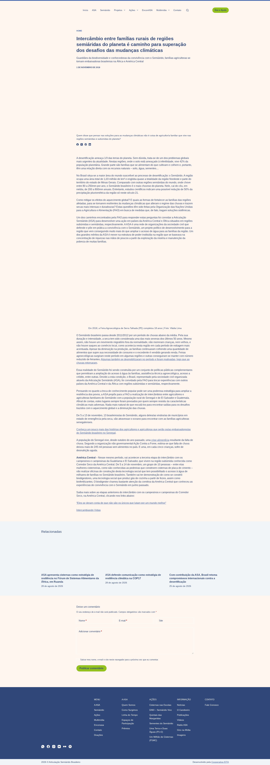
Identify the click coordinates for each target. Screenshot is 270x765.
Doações (98, 735)
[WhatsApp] (42, 746)
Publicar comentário (91, 668)
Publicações (183, 715)
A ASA (97, 705)
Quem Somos (128, 705)
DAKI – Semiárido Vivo (160, 710)
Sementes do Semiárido (161, 723)
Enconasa (99, 725)
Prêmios (126, 728)
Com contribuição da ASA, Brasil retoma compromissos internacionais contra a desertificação (193, 578)
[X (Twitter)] (81, 145)
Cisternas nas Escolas (160, 705)
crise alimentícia (160, 440)
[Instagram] (53, 746)
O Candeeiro (183, 710)
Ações (132, 10)
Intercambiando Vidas (88, 510)
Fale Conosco (212, 705)
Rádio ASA (182, 725)
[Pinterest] (86, 145)
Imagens (181, 735)
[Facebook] (77, 145)
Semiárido (105, 10)
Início (85, 10)
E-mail (123, 620)
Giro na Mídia (183, 730)
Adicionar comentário (90, 631)
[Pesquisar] (187, 10)
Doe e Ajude (220, 10)
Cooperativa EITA (220, 762)
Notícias (181, 705)
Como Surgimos (130, 710)
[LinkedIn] (90, 145)
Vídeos (180, 720)
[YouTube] (59, 746)
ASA (94, 10)
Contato (177, 10)
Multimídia (161, 10)
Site (161, 620)
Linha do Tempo (130, 715)
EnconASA (147, 10)
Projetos (118, 10)
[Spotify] (70, 746)
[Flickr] (64, 746)
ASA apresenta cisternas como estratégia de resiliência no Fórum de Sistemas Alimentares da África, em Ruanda (70, 578)
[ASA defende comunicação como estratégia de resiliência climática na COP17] (135, 553)
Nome (83, 620)
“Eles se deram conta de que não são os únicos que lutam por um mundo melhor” (121, 503)
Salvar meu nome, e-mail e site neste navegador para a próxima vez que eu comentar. (119, 659)
